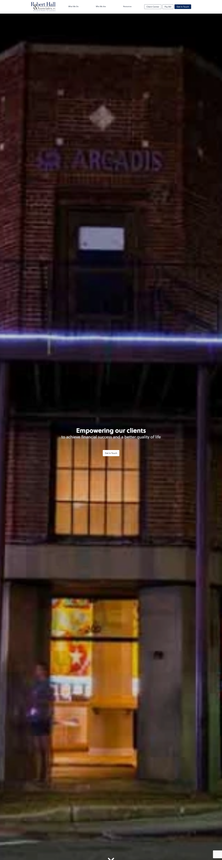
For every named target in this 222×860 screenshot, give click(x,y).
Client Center (152, 6)
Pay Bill (168, 6)
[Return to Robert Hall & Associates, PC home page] (43, 6)
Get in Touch (111, 453)
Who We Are (101, 6)
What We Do (73, 6)
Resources (127, 6)
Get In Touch (183, 6)
